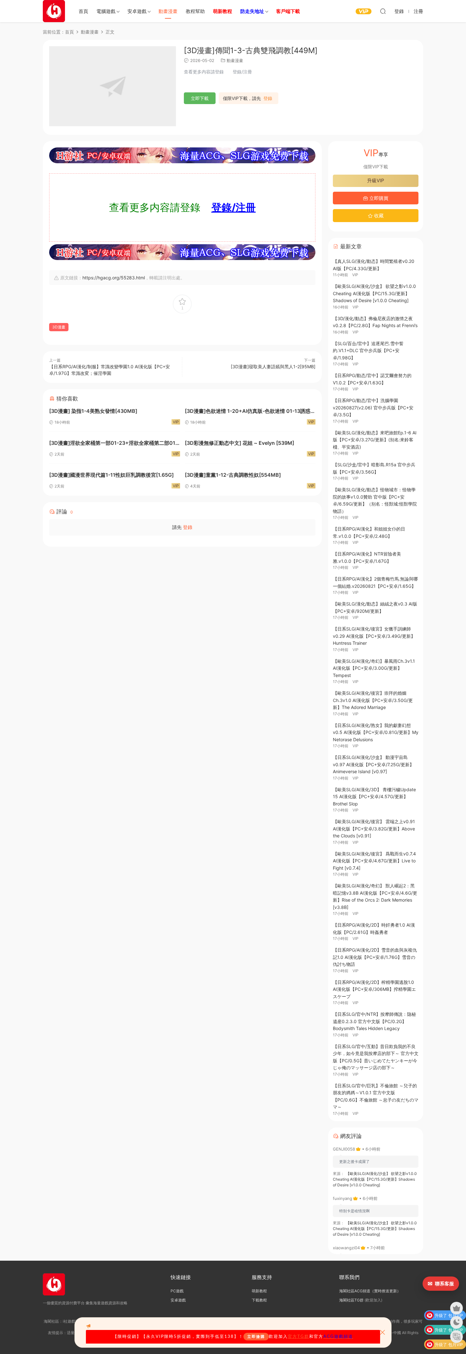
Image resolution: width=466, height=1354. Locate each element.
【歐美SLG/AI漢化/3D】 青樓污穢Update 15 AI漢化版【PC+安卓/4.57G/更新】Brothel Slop (374, 796)
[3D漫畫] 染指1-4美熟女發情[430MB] (93, 411)
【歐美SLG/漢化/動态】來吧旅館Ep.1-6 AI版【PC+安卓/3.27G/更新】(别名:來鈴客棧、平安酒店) (375, 440)
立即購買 (378, 198)
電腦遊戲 (105, 11)
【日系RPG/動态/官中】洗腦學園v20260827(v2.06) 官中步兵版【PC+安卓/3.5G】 (373, 407)
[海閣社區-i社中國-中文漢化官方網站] (54, 11)
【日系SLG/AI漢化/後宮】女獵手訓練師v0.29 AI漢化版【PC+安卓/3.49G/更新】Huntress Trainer (374, 636)
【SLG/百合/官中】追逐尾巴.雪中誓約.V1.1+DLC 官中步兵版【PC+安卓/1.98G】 (368, 350)
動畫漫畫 (168, 11)
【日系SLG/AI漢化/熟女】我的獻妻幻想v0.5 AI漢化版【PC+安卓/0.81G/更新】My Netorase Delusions (375, 732)
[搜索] (383, 11)
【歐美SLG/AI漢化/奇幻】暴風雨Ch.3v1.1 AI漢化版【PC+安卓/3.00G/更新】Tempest (374, 668)
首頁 (83, 11)
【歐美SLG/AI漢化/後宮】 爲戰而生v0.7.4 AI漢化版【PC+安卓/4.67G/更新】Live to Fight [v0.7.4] (374, 861)
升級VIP (375, 180)
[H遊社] (182, 155)
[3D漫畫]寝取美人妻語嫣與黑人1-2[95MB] (273, 366)
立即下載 (200, 98)
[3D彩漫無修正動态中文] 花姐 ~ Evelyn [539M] (239, 443)
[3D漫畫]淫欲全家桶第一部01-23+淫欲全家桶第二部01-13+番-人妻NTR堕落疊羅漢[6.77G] (113, 444)
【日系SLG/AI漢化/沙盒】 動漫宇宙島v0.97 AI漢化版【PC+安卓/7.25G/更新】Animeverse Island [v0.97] (373, 764)
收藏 (378, 216)
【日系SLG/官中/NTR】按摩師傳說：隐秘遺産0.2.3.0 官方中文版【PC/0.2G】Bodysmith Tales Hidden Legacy (374, 1021)
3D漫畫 (58, 327)
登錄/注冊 (233, 207)
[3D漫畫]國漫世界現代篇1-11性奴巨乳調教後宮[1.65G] (111, 475)
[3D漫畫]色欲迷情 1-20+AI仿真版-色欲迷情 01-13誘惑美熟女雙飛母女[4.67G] (250, 412)
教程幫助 (195, 11)
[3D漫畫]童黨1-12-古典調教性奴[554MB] (233, 475)
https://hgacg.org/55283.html (113, 277)
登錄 (267, 98)
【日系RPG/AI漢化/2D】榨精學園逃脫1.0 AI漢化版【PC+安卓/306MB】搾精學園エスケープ (374, 989)
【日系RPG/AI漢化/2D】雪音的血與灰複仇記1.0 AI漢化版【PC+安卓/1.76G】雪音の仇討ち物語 (375, 957)
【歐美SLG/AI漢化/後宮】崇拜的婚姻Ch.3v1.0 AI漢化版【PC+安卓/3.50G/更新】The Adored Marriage (373, 700)
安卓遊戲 (136, 11)
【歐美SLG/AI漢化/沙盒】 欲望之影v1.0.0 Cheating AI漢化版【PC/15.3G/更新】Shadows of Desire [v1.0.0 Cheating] (374, 293)
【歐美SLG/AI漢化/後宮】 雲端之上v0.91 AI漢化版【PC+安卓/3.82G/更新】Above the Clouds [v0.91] (374, 828)
